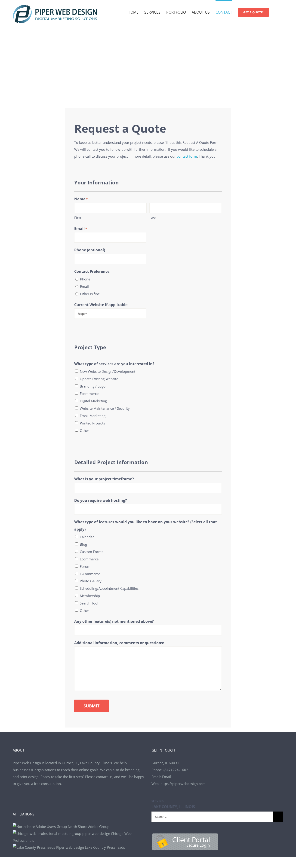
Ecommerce (89, 393)
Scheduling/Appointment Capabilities (109, 588)
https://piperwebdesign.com (183, 783)
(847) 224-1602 (175, 769)
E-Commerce (90, 573)
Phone (85, 279)
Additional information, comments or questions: (119, 642)
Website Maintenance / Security (105, 408)
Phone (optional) (89, 250)
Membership (90, 595)
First (77, 217)
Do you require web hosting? (100, 500)
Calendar (87, 537)
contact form (187, 156)
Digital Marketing (93, 401)
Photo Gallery (91, 581)
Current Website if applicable (100, 304)
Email (80, 228)
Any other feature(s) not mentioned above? (114, 621)
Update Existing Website (99, 378)
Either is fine (90, 294)
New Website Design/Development (107, 371)
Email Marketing (92, 415)
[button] (276, 12)
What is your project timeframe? (104, 478)
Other (84, 430)
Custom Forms (91, 551)
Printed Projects (92, 423)
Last (152, 217)
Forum (85, 566)
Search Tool (89, 603)
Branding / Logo (92, 386)
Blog (83, 544)
